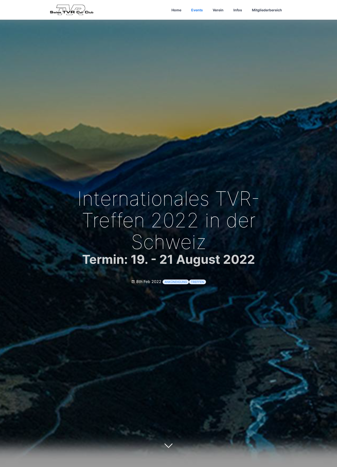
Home (176, 10)
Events (197, 10)
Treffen (197, 282)
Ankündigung (176, 282)
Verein (218, 10)
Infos (237, 10)
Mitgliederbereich (267, 10)
